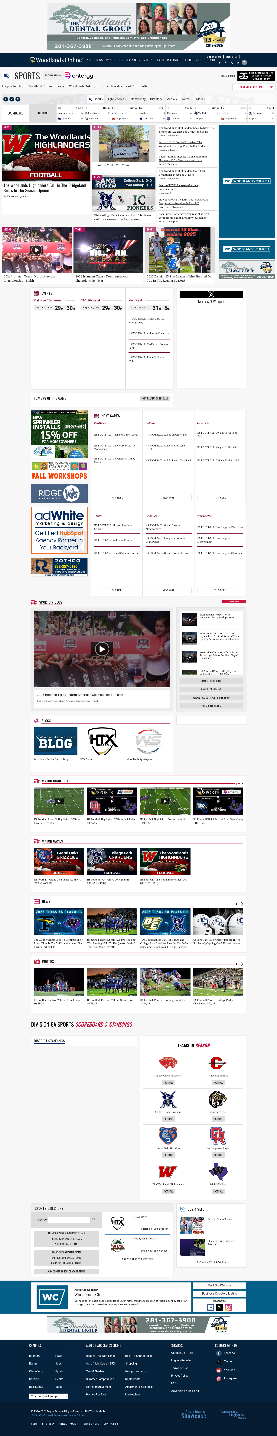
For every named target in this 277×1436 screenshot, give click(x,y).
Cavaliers (93, 118)
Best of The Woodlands (101, 1356)
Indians (150, 423)
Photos (48, 961)
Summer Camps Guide (100, 1379)
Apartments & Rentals (139, 1386)
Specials (34, 1379)
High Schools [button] (115, 99)
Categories (234, 601)
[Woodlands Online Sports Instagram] (11, 99)
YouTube (229, 1370)
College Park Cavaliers (168, 1112)
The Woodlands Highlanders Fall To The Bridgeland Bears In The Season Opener (44, 188)
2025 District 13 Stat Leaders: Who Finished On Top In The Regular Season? (179, 278)
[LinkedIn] (238, 62)
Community (138, 99)
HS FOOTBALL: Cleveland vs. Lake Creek (165, 447)
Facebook (230, 1353)
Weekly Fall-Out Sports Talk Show (211, 697)
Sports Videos (50, 602)
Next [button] (242, 783)
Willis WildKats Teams (66, 1244)
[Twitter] (232, 62)
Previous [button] (236, 783)
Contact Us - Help (182, 1353)
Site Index (48, 1423)
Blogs (97, 127)
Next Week (135, 300)
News (99, 60)
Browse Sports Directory (137, 1259)
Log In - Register (181, 1360)
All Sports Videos (211, 706)
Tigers (119, 112)
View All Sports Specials (211, 1261)
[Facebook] (219, 62)
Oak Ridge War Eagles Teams (66, 1257)
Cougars (198, 118)
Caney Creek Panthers (168, 1075)
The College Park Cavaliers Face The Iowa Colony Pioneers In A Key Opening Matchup (122, 219)
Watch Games (52, 841)
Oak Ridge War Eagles (218, 1148)
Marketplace (132, 1394)
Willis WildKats (218, 1184)
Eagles (252, 118)
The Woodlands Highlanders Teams (66, 1233)
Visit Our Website (219, 1285)
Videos (188, 60)
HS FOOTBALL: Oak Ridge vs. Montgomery (214, 539)
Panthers (100, 423)
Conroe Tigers (218, 1112)
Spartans (144, 112)
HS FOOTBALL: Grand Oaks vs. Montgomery (146, 320)
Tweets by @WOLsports (211, 301)
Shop (90, 60)
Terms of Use (179, 1368)
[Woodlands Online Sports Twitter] (17, 99)
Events (110, 60)
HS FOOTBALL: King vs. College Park (218, 447)
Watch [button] (185, 99)
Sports (147, 60)
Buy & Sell (195, 1209)
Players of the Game (50, 398)
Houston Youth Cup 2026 (111, 165)
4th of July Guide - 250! (100, 1363)
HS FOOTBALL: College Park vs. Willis (219, 460)
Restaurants (132, 1379)
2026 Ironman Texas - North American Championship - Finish (30, 278)
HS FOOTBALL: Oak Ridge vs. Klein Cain (220, 527)
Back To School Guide (138, 1356)
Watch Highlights (56, 780)
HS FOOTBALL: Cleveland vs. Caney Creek (114, 460)
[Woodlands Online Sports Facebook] (5, 99)
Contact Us (111, 1423)
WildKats (66, 118)
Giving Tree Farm (135, 1371)
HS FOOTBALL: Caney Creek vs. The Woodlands (114, 447)
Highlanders (122, 118)
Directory (156, 99)
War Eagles (204, 516)
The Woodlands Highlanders (168, 1184)
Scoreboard (15, 113)
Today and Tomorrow (48, 300)
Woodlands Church (91, 1294)
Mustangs (172, 112)
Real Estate (174, 60)
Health (160, 60)
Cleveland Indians (218, 1075)
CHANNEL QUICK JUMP (251, 87)
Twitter (228, 1361)
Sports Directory (49, 1208)
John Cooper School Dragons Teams (66, 1271)
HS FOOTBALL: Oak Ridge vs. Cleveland (168, 460)
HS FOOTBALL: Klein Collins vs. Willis (147, 359)
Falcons (226, 112)
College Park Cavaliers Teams (66, 1239)
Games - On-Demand (211, 689)
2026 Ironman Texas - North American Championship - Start (101, 278)
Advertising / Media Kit (185, 1391)
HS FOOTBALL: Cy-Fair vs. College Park (148, 346)
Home (34, 1423)
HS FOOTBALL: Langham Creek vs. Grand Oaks (166, 539)
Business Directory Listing (219, 1293)
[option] (57, 748)
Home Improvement (98, 1386)
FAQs (174, 1383)
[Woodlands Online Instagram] (225, 62)
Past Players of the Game (155, 398)
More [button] (199, 99)
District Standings (49, 1040)
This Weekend (90, 300)
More (199, 60)
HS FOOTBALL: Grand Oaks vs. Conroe (116, 553)
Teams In (193, 1045)
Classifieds (133, 60)
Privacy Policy (179, 1375)
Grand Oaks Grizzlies (168, 1148)
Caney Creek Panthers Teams (66, 1263)
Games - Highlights (211, 681)
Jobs (120, 60)
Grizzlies (175, 118)
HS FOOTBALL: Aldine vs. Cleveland (149, 333)
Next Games (111, 415)
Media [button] (170, 99)
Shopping (131, 1363)
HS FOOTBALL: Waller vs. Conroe (113, 540)
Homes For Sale (96, 1394)
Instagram (230, 1378)
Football (168, 1082)
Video (59, 1386)
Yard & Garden (95, 1371)
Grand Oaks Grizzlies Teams (66, 1252)
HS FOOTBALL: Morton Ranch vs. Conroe (113, 527)
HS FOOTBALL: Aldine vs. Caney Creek (116, 434)
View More (117, 497)
